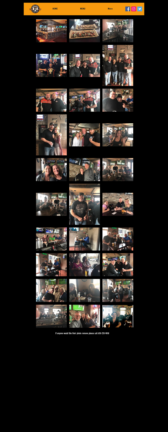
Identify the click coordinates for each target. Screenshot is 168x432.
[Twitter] (139, 9)
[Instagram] (133, 9)
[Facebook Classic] (127, 9)
